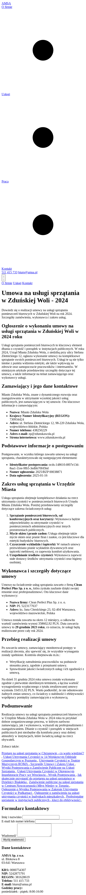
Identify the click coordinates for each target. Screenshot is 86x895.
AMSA (6, 3)
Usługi (6, 94)
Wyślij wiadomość (13, 839)
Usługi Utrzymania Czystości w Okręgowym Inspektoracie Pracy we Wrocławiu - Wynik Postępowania (39, 773)
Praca (5, 181)
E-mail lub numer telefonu (18, 821)
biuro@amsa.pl (27, 272)
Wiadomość (9, 835)
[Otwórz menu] (4, 277)
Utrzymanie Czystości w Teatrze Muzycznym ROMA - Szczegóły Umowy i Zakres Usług (41, 762)
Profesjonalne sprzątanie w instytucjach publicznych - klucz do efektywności (42, 798)
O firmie (7, 7)
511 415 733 (9, 272)
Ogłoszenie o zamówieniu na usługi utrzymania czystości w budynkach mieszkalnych (40, 794)
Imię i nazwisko (12, 817)
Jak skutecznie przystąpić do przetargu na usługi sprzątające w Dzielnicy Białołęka (42, 778)
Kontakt (7, 268)
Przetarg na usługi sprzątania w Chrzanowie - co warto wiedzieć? (43, 753)
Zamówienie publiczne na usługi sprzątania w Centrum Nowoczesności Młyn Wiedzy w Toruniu (42, 783)
